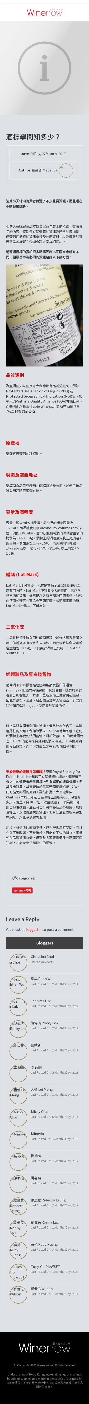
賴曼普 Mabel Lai (45, 169)
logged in (34, 929)
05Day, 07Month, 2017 (48, 153)
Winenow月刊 (22, 890)
